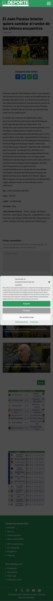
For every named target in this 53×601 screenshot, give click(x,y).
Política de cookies (21, 322)
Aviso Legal (34, 322)
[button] (49, 282)
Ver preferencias (26, 317)
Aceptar (26, 303)
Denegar (26, 310)
